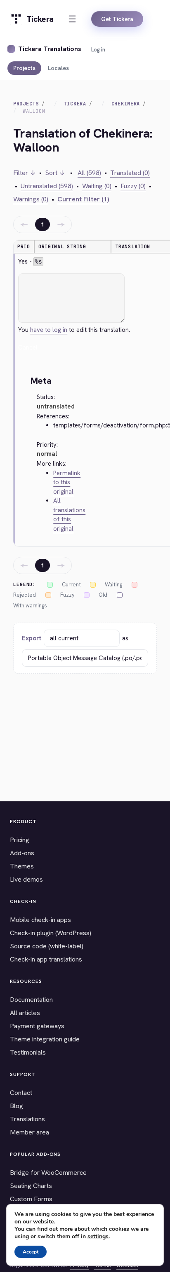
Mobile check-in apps (40, 919)
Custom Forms (31, 1199)
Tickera (75, 103)
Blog (16, 1106)
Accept (30, 1252)
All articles (25, 1012)
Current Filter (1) (83, 199)
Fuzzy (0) (133, 186)
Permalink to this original (66, 482)
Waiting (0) (96, 186)
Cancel (28, 347)
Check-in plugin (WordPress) (50, 933)
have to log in (48, 330)
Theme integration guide (45, 1039)
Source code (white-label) (46, 946)
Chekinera (125, 103)
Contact (21, 1092)
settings (98, 1236)
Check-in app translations (46, 959)
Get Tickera (117, 19)
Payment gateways (37, 1026)
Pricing (19, 840)
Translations (27, 1119)
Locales (58, 68)
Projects (24, 68)
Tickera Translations (49, 48)
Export (31, 638)
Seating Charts (31, 1185)
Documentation (31, 999)
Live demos (26, 879)
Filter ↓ (24, 172)
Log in (98, 49)
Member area (29, 1132)
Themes (22, 866)
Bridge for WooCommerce (48, 1172)
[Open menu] (72, 19)
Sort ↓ (55, 172)
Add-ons (22, 853)
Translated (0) (130, 172)
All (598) (89, 172)
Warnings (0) (30, 199)
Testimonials (28, 1052)
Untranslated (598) (47, 186)
